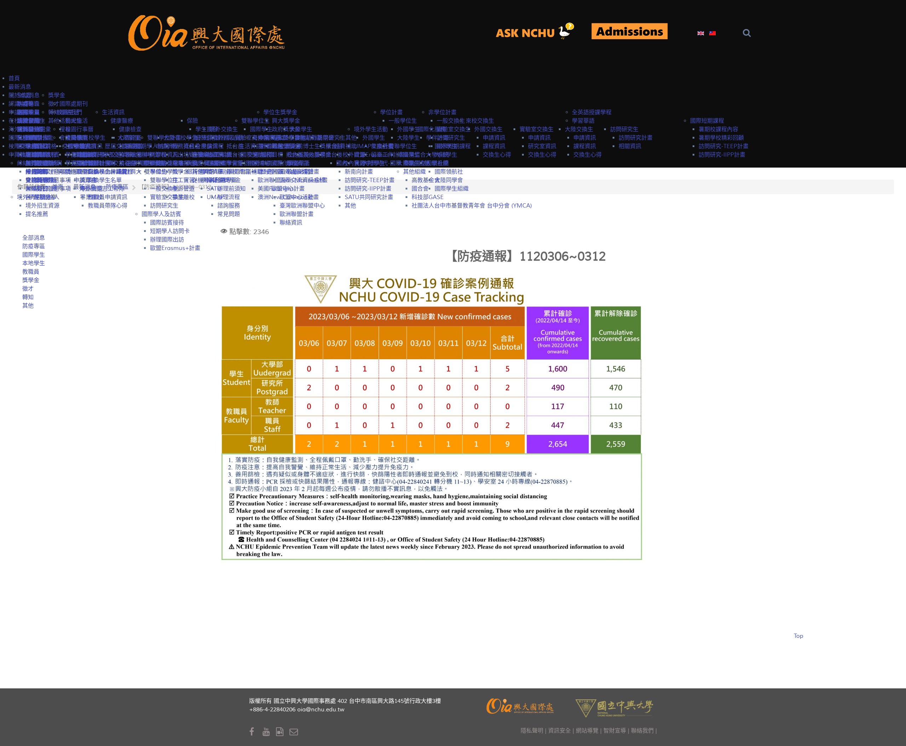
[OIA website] (208, 32)
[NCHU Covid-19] (629, 32)
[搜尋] (748, 33)
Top (798, 636)
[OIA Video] (282, 732)
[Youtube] (269, 732)
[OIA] (521, 705)
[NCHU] (614, 707)
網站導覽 (587, 730)
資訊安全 (559, 730)
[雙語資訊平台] (539, 32)
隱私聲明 (532, 730)
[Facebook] (256, 732)
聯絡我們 (642, 730)
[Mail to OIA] (294, 732)
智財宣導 (614, 730)
